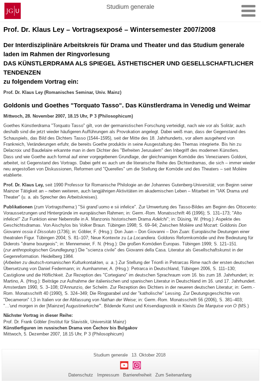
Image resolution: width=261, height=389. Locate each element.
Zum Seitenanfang (173, 374)
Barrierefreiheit (137, 374)
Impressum (108, 374)
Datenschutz (80, 374)
